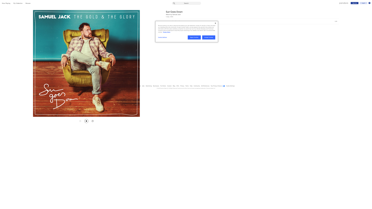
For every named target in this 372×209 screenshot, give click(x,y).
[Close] (215, 23)
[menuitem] (360, 3)
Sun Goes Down (174, 11)
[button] (252, 21)
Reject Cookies (194, 37)
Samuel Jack (176, 14)
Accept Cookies (208, 37)
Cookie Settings (162, 37)
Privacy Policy (166, 32)
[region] (186, 31)
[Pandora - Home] (343, 3)
